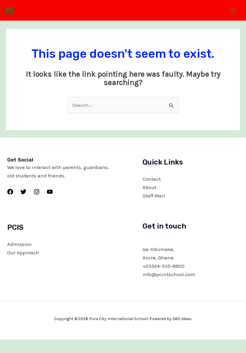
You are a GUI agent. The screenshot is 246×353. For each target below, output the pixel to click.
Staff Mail (153, 196)
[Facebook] (10, 192)
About (149, 187)
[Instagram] (37, 192)
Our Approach (23, 252)
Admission (19, 244)
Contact (151, 179)
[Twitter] (23, 192)
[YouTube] (50, 192)
